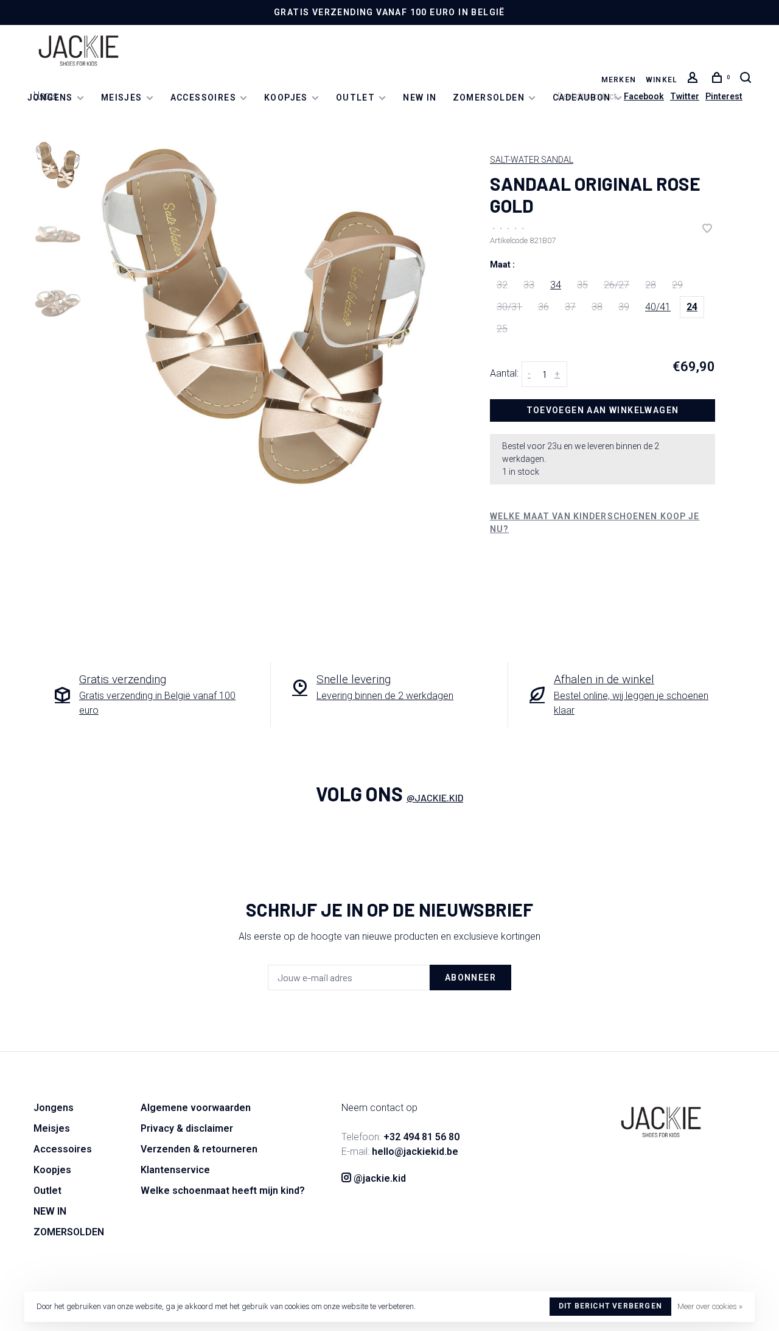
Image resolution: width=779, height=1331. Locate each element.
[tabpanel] (263, 316)
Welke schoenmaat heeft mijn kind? (223, 1190)
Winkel (661, 80)
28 (650, 285)
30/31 (509, 307)
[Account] (694, 80)
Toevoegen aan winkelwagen (602, 410)
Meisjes (121, 97)
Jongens (50, 97)
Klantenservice (175, 1170)
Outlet (355, 97)
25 (502, 329)
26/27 (616, 285)
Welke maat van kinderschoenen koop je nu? (594, 522)
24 (691, 307)
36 (543, 307)
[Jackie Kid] (661, 1122)
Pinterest (723, 96)
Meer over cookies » (709, 1306)
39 (623, 307)
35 (582, 285)
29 (677, 285)
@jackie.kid (435, 797)
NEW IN (419, 97)
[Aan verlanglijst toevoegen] (707, 229)
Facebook (644, 96)
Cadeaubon (582, 97)
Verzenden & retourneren (199, 1149)
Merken (618, 80)
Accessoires (203, 97)
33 (528, 285)
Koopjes (286, 97)
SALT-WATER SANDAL (531, 160)
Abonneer (470, 977)
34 (555, 285)
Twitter (684, 96)
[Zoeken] (747, 80)
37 (570, 307)
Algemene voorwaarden (196, 1107)
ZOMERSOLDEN (489, 97)
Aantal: (504, 373)
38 (597, 307)
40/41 (658, 307)
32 (502, 285)
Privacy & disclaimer (187, 1128)
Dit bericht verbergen (610, 1306)
